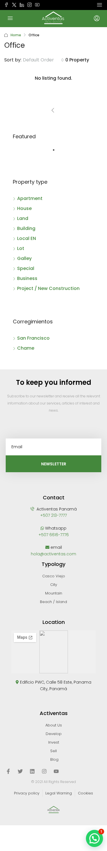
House (24, 208)
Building (26, 228)
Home (16, 35)
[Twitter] (20, 771)
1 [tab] (56, 152)
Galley (24, 258)
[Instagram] (44, 771)
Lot (20, 248)
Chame (25, 348)
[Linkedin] (32, 771)
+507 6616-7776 (54, 535)
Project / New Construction (48, 288)
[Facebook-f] (8, 771)
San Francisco (33, 338)
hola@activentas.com (53, 554)
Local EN (26, 238)
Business (27, 278)
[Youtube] (56, 771)
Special (25, 268)
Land (22, 218)
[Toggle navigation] (99, 5)
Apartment (30, 198)
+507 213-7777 (53, 515)
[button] (94, 838)
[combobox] (43, 60)
